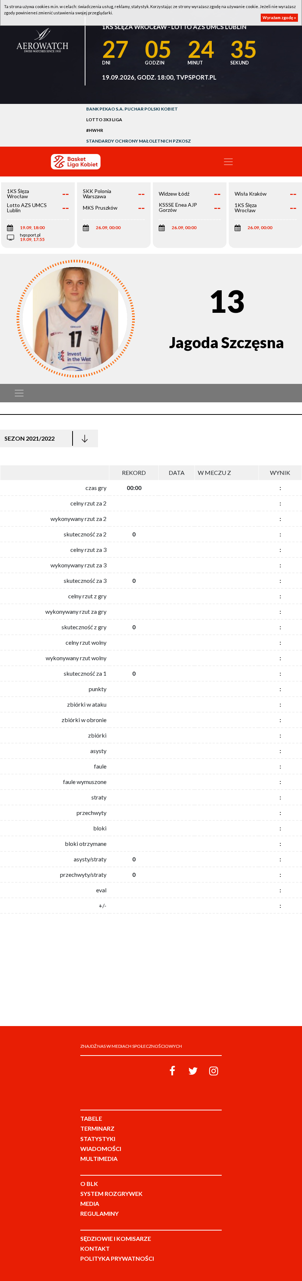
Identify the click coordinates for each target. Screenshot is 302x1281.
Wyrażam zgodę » (279, 17)
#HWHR (94, 130)
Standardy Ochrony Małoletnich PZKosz (138, 141)
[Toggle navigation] (228, 161)
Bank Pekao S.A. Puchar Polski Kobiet (132, 109)
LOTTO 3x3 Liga (104, 119)
